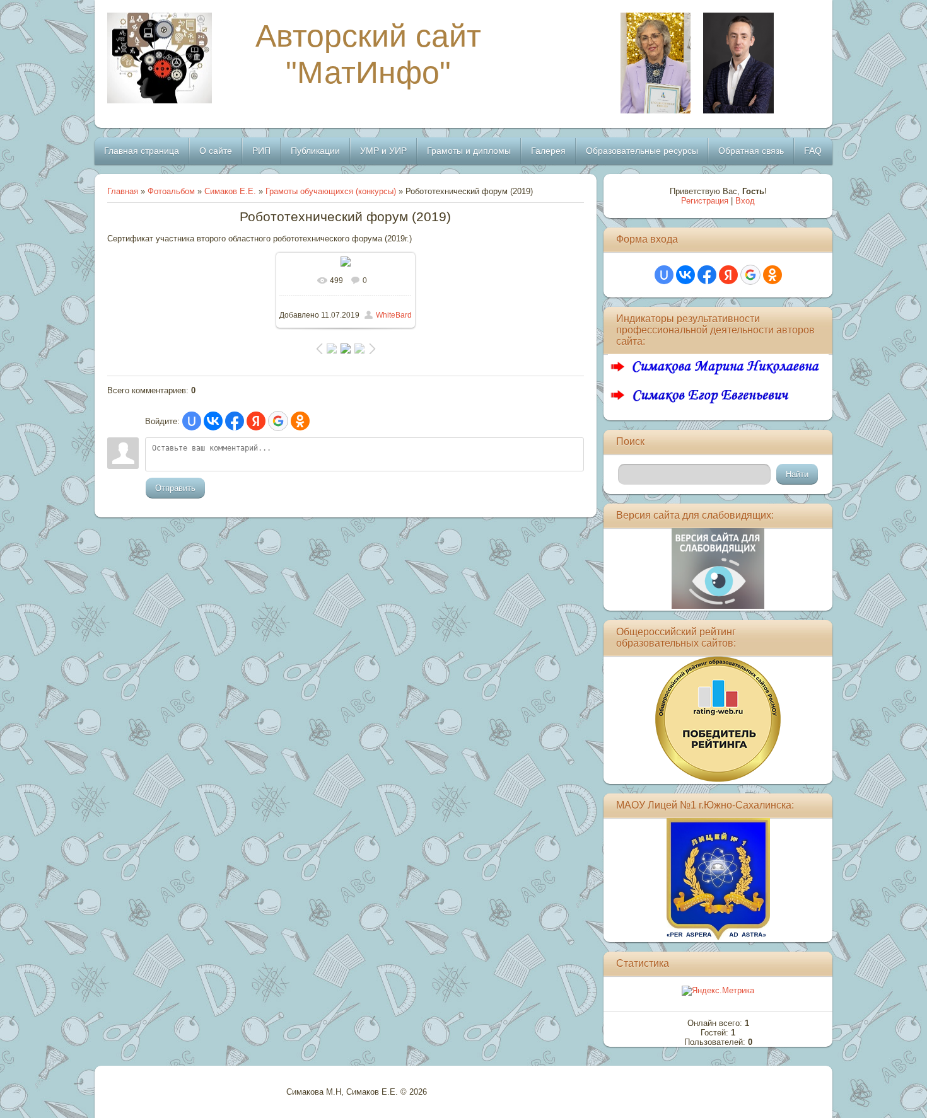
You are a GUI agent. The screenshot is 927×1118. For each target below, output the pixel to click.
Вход (745, 200)
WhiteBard (394, 315)
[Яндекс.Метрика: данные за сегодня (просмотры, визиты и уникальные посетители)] (718, 991)
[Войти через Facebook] (234, 421)
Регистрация (704, 200)
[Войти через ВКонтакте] (213, 421)
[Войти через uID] (191, 421)
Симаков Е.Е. (230, 191)
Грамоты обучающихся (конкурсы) (330, 191)
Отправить (175, 488)
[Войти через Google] (278, 421)
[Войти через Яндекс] (256, 421)
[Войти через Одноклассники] (300, 421)
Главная (122, 191)
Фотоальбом (171, 191)
